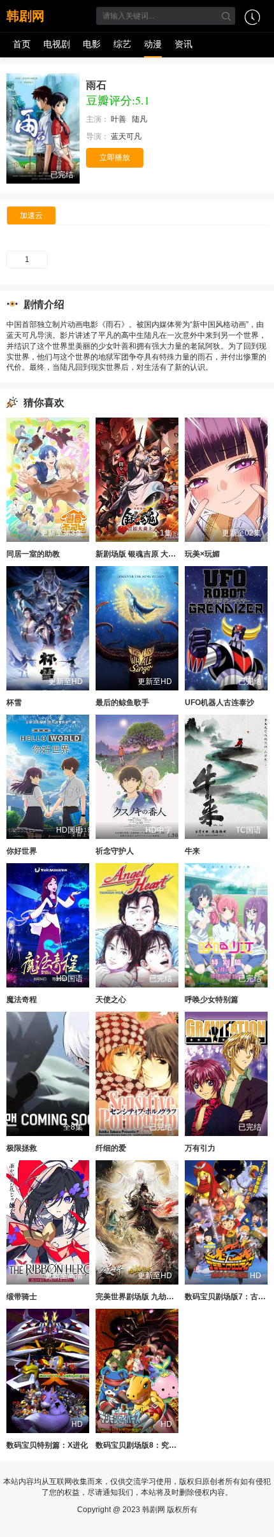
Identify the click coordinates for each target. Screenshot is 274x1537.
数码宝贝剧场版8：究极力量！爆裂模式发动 (170, 1445)
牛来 (192, 851)
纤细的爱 (111, 1148)
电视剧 (56, 44)
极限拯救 (21, 1148)
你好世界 (21, 851)
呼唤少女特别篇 (211, 999)
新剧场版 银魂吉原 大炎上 (140, 554)
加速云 (31, 215)
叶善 (119, 119)
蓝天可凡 (127, 136)
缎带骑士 (21, 1296)
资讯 (183, 44)
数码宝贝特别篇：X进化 (47, 1445)
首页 (22, 44)
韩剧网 (25, 16)
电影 (92, 44)
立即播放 (114, 157)
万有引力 (200, 1148)
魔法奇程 (21, 999)
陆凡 (140, 119)
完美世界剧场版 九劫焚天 (139, 1296)
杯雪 (14, 702)
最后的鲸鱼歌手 (122, 702)
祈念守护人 (115, 851)
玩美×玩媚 (202, 554)
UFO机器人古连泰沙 (219, 702)
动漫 (153, 44)
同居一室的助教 (33, 554)
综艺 (122, 44)
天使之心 (111, 999)
